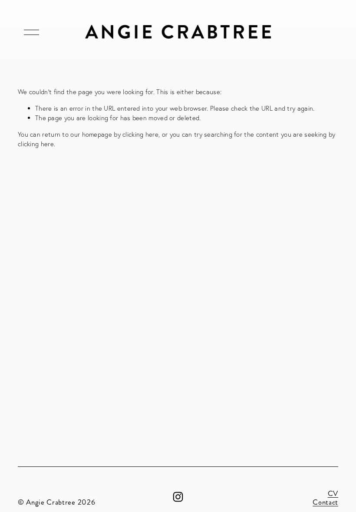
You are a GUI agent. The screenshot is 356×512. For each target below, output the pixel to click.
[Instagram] (178, 497)
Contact (325, 502)
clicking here (140, 134)
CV (333, 493)
